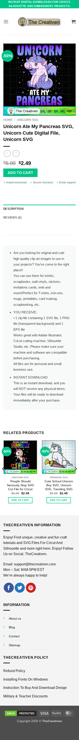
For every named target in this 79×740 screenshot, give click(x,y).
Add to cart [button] (20, 500)
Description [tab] (13, 208)
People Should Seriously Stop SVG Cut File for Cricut (20, 485)
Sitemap (14, 645)
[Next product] (7, 153)
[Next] (75, 477)
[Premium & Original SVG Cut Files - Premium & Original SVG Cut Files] (39, 21)
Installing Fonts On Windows (25, 679)
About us (15, 618)
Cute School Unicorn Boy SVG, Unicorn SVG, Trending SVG (59, 485)
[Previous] (3, 477)
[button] (6, 21)
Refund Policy (14, 671)
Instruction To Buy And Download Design (35, 688)
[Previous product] (16, 153)
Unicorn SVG (27, 120)
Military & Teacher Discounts (25, 696)
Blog (12, 627)
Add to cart (20, 173)
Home (8, 120)
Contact (14, 636)
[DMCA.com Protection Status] (20, 713)
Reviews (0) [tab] (12, 217)
